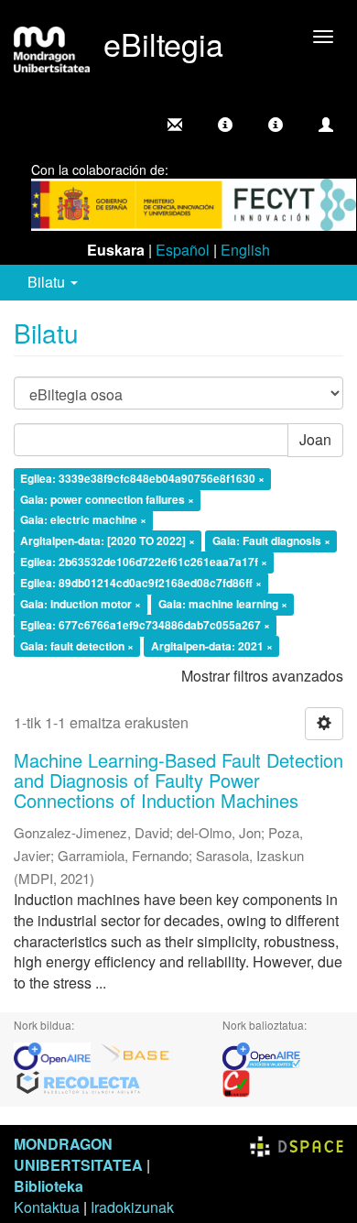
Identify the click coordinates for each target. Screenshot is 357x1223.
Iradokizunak (132, 1207)
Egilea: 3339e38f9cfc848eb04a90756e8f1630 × (142, 478)
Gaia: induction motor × (80, 603)
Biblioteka (48, 1185)
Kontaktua (47, 1207)
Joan (315, 439)
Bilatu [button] (48, 281)
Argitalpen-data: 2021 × (212, 646)
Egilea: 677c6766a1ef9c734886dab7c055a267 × (145, 625)
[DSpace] (296, 1143)
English (245, 249)
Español (183, 249)
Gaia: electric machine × (83, 520)
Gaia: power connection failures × (107, 499)
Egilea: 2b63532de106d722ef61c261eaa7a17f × (143, 562)
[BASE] (135, 1054)
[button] (225, 124)
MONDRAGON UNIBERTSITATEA (78, 1154)
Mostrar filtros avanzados (262, 675)
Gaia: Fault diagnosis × (271, 541)
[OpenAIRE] (57, 1054)
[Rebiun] (236, 1081)
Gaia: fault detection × (77, 646)
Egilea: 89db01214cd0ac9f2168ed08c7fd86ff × (141, 582)
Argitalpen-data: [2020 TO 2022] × (107, 541)
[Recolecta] (79, 1081)
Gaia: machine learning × (222, 603)
